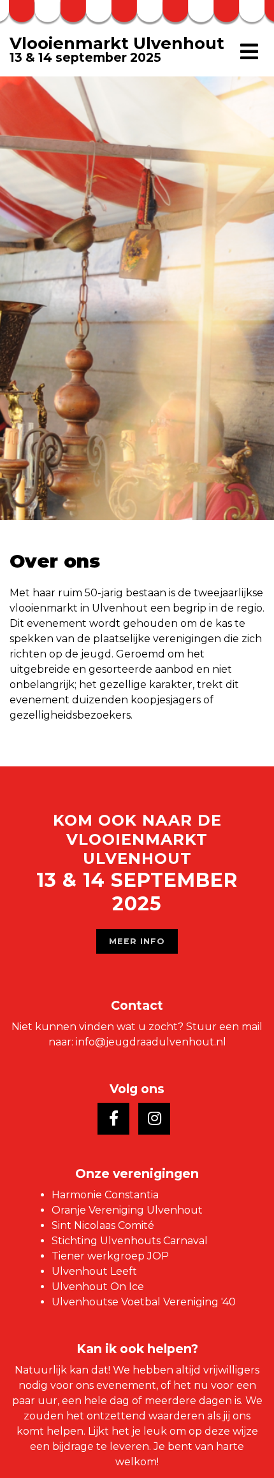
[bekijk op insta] (154, 1119)
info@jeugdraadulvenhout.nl (151, 1042)
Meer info (137, 941)
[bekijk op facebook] (113, 1119)
